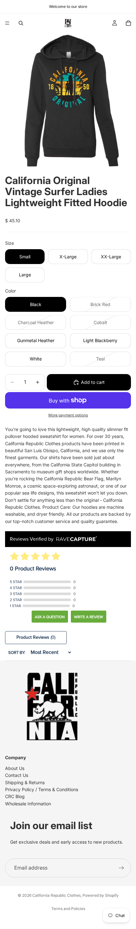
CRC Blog (15, 796)
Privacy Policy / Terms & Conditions (41, 789)
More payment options (68, 415)
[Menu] (7, 23)
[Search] (21, 23)
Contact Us (16, 775)
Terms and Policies (68, 908)
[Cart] (128, 23)
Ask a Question (50, 617)
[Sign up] (121, 867)
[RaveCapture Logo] (75, 539)
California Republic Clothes (56, 895)
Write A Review (88, 617)
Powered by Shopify (101, 895)
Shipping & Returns (25, 782)
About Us (14, 768)
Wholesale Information (28, 803)
